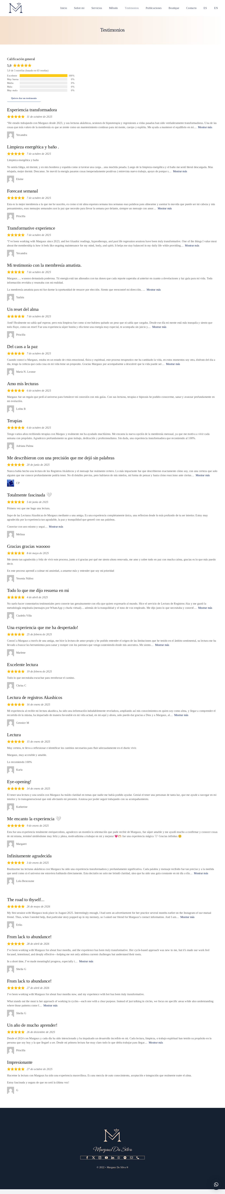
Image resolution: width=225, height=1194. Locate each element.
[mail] (131, 1157)
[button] (216, 1184)
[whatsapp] (119, 1157)
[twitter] (93, 1157)
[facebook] (87, 1157)
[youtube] (106, 1157)
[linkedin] (112, 1157)
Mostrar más (205, 127)
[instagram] (99, 1157)
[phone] (137, 1157)
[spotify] (125, 1157)
